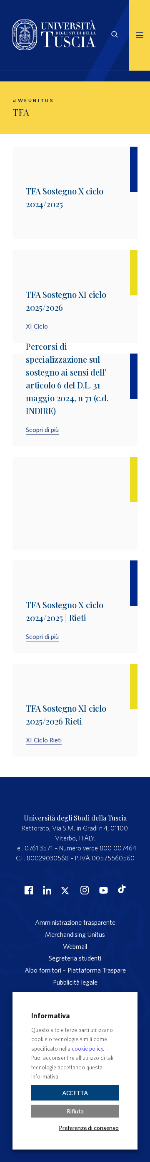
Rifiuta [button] (75, 1111)
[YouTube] (102, 890)
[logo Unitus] (54, 48)
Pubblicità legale (75, 982)
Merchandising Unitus (75, 934)
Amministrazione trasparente (75, 922)
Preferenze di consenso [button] (89, 1127)
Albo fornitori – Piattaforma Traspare (75, 970)
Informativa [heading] (50, 1015)
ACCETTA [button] (75, 1092)
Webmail (75, 946)
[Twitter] (65, 890)
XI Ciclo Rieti (44, 740)
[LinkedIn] (46, 890)
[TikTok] (122, 890)
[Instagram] (84, 890)
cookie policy (87, 1049)
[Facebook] (27, 890)
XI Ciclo (37, 326)
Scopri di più (42, 429)
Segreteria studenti (75, 958)
